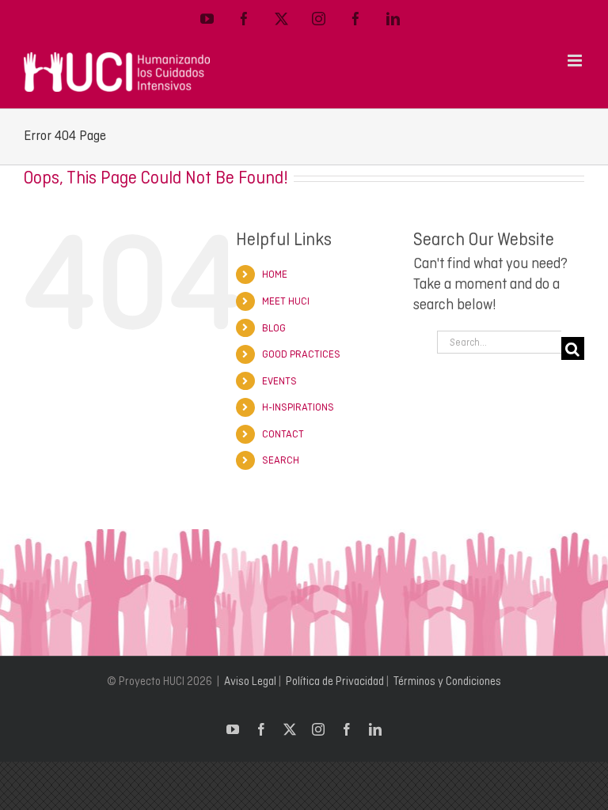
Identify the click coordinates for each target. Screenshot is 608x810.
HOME (274, 274)
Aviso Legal (250, 681)
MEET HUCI (286, 301)
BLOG (274, 328)
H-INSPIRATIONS (298, 407)
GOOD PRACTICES (301, 354)
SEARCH (280, 460)
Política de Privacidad (335, 681)
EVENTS (279, 381)
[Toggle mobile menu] (576, 60)
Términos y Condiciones (447, 681)
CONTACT (283, 434)
